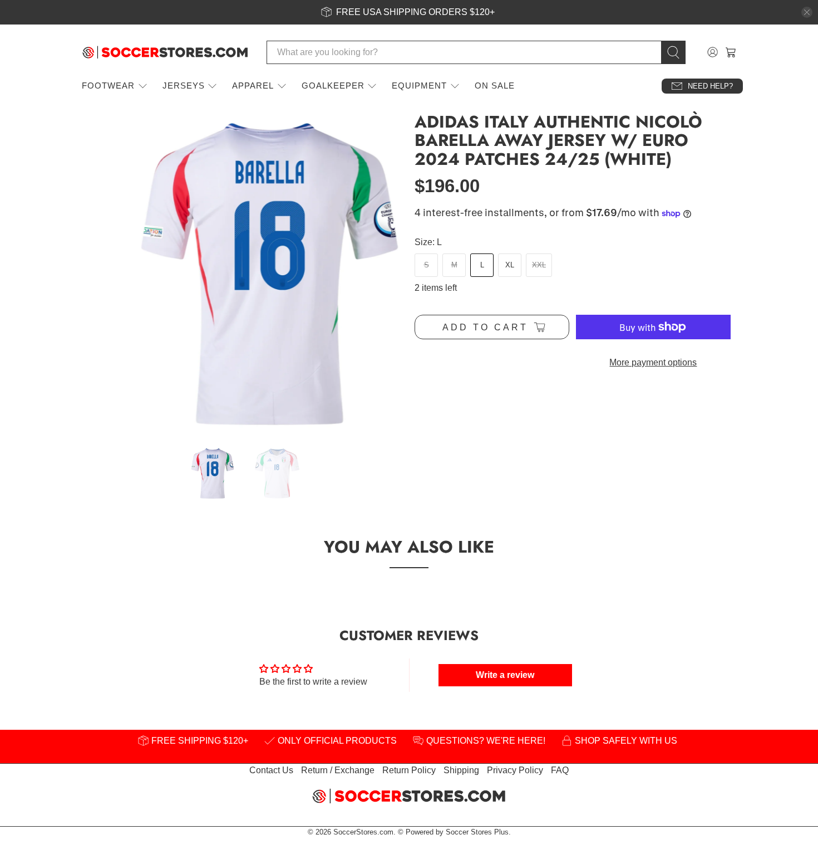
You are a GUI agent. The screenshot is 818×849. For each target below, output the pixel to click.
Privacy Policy (515, 770)
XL (509, 265)
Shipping (461, 770)
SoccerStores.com (363, 832)
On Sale (495, 85)
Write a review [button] (505, 675)
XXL (539, 265)
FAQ (560, 770)
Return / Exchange (337, 770)
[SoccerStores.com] (165, 52)
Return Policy (409, 770)
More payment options (653, 362)
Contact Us (271, 770)
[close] (806, 12)
